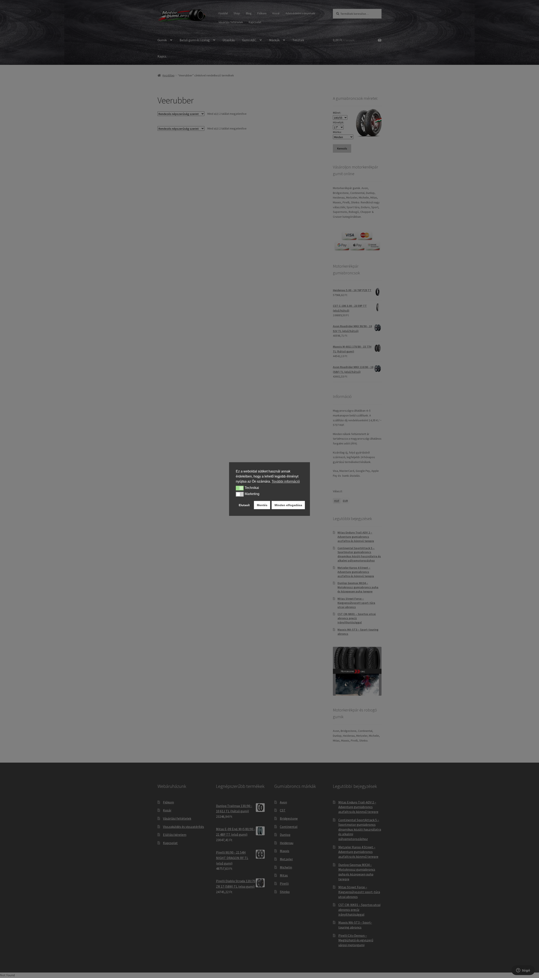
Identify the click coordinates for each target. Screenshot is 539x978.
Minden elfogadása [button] (288, 505)
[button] (240, 488)
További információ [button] (286, 481)
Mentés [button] (262, 505)
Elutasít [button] (244, 505)
